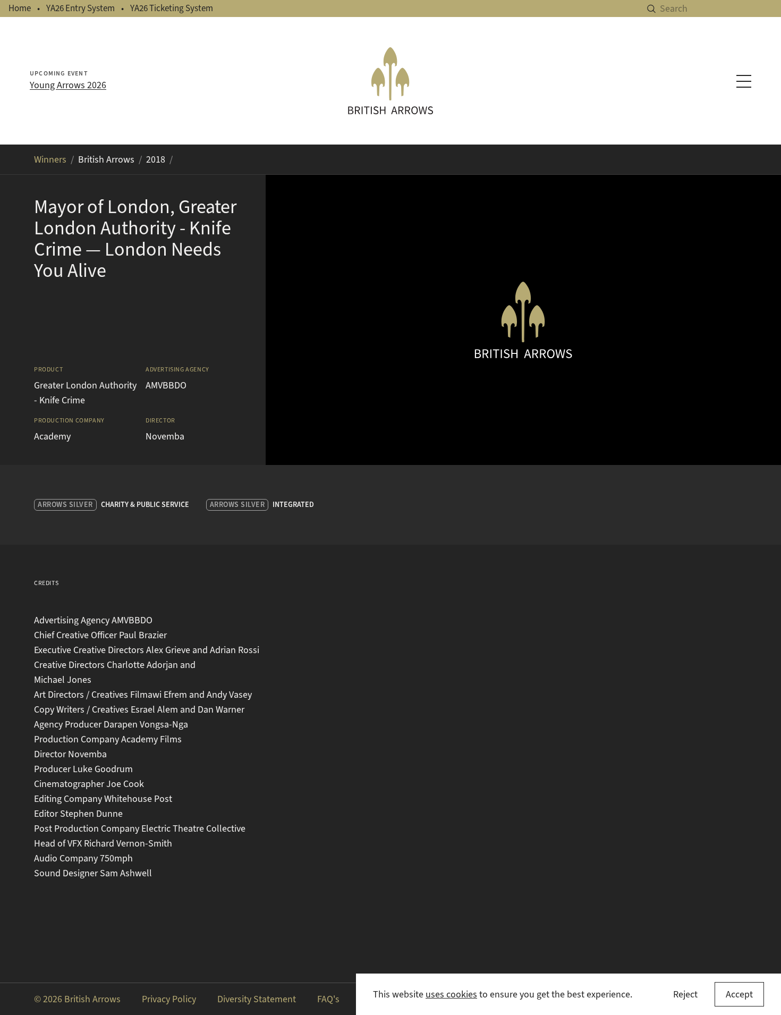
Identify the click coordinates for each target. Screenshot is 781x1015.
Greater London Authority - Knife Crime (85, 393)
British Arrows (106, 159)
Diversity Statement (256, 999)
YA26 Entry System (80, 8)
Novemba (165, 436)
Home (20, 8)
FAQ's (328, 999)
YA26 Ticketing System (171, 8)
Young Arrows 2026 (68, 85)
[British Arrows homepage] (390, 81)
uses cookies (451, 994)
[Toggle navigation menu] (744, 81)
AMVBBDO (166, 385)
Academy (52, 436)
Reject (685, 994)
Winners (50, 159)
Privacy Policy (169, 999)
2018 (155, 159)
